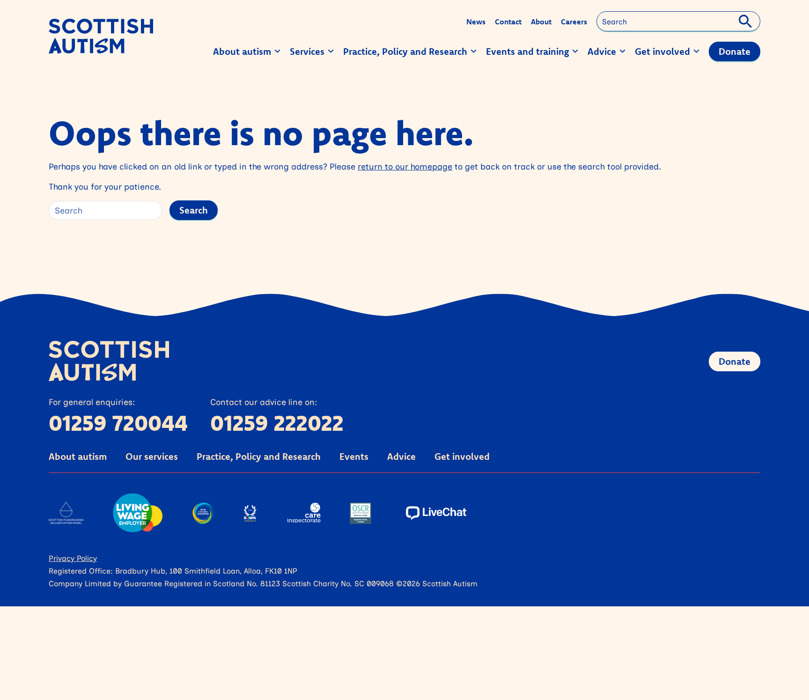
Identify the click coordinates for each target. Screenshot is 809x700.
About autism (78, 456)
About (541, 21)
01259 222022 (277, 422)
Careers (574, 21)
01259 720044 (118, 422)
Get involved (462, 456)
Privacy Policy (73, 558)
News (475, 21)
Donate (734, 361)
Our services (151, 456)
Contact (508, 21)
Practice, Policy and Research (259, 456)
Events (353, 456)
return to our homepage (405, 166)
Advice (401, 456)
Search (193, 210)
